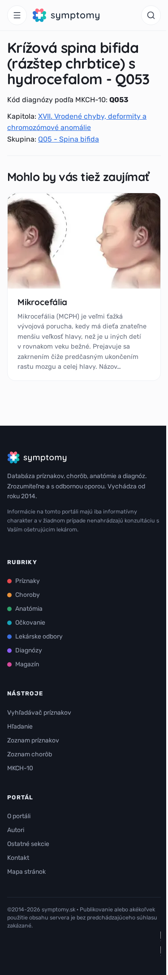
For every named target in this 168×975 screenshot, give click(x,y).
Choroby (27, 595)
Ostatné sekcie (28, 844)
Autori (15, 830)
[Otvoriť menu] (17, 15)
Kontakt (18, 858)
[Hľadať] (151, 15)
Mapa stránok (26, 872)
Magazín (27, 664)
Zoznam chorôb (29, 754)
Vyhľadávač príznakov (39, 712)
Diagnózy (28, 650)
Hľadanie (20, 726)
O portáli (18, 816)
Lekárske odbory (39, 636)
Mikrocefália (42, 302)
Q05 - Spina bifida (68, 139)
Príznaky (27, 581)
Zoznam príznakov (33, 740)
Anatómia (29, 609)
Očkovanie (30, 622)
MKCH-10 (20, 768)
